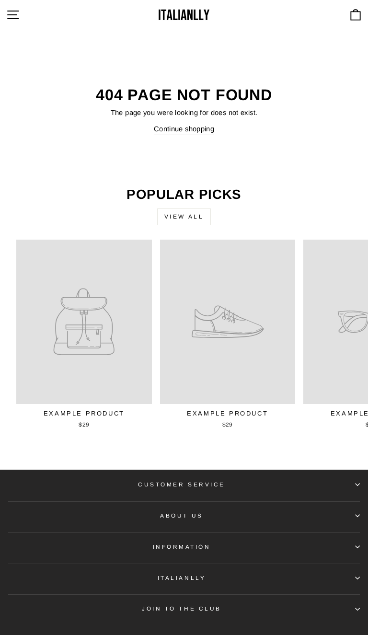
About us (181, 515)
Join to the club (181, 608)
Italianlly (182, 578)
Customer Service (181, 484)
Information (182, 546)
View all (184, 216)
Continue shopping (184, 129)
